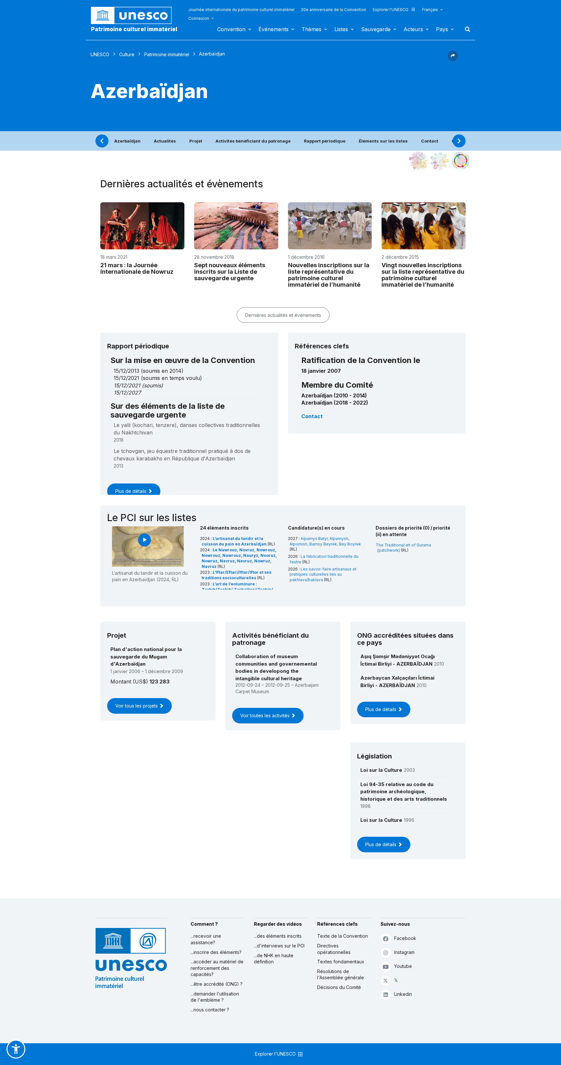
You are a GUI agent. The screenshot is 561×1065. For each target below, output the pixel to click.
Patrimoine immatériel (166, 54)
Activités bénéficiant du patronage (253, 141)
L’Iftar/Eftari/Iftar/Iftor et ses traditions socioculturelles (236, 575)
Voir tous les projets (137, 705)
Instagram (404, 952)
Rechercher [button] (465, 29)
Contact (429, 141)
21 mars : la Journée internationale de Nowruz (136, 268)
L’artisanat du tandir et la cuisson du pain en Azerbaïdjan (235, 541)
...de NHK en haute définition (273, 959)
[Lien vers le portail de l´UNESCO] (135, 15)
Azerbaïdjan (127, 141)
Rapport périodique (324, 141)
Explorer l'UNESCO (390, 9)
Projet (195, 141)
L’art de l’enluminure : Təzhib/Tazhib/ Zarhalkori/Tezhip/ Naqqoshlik (237, 589)
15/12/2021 (127, 385)
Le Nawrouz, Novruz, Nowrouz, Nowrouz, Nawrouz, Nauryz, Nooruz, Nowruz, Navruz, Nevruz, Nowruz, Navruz (239, 558)
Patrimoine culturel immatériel (134, 29)
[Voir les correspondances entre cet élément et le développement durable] (460, 160)
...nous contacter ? (210, 1009)
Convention (231, 29)
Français (430, 9)
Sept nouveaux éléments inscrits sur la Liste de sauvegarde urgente (229, 272)
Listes (341, 29)
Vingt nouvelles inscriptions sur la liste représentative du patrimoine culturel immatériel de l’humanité (422, 275)
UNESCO (100, 54)
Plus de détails (131, 491)
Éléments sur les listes (383, 141)
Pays (442, 29)
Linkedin (403, 994)
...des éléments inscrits (278, 936)
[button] (453, 59)
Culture (126, 54)
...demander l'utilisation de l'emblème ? (215, 997)
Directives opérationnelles (334, 949)
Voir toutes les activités (265, 715)
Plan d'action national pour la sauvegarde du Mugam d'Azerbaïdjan (146, 656)
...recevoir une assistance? (206, 939)
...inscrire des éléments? (216, 952)
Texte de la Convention (342, 936)
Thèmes (311, 29)
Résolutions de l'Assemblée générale (340, 975)
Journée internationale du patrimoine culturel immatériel (241, 9)
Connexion (198, 18)
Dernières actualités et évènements (283, 315)
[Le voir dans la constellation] (418, 160)
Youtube (403, 966)
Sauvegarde (376, 29)
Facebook (405, 938)
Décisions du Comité (339, 987)
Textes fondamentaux (340, 961)
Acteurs (413, 29)
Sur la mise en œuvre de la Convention (182, 360)
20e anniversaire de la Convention (333, 9)
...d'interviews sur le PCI (279, 945)
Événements (273, 29)
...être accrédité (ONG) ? (217, 984)
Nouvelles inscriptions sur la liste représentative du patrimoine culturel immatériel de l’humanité (328, 275)
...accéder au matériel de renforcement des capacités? (217, 968)
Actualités (165, 141)
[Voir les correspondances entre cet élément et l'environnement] (439, 160)
